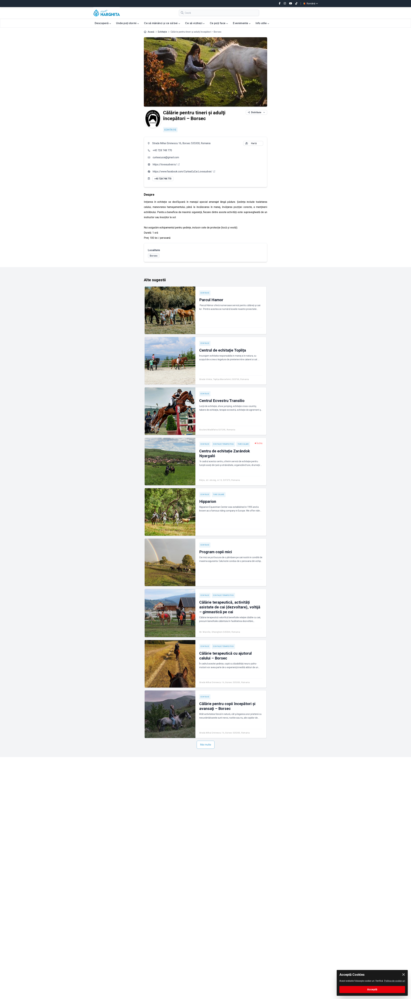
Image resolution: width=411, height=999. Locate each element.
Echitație (162, 32)
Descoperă (102, 23)
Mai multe (205, 744)
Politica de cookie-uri (394, 981)
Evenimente (241, 23)
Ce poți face (218, 23)
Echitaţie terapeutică (223, 444)
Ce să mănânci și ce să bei (161, 23)
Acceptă (372, 989)
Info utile (261, 23)
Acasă (151, 32)
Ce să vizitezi (194, 23)
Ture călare (243, 444)
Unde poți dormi (126, 23)
